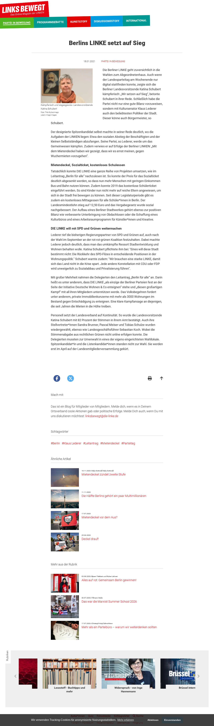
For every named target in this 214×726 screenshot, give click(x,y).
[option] (48, 674)
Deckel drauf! (90, 539)
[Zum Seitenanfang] (161, 378)
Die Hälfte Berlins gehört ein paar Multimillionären (114, 496)
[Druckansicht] (150, 378)
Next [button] (198, 676)
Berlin (56, 443)
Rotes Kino (107, 687)
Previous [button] (16, 676)
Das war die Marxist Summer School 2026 (109, 601)
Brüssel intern (48, 687)
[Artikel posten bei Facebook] (57, 378)
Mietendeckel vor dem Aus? (99, 517)
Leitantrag (91, 443)
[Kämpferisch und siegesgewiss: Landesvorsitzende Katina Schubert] (67, 85)
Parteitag (129, 443)
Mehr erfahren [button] (125, 719)
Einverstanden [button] (172, 720)
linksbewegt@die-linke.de (101, 416)
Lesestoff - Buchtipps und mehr (165, 689)
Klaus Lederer (72, 443)
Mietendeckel (110, 443)
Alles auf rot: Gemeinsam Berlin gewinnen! (109, 580)
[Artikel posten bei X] (70, 378)
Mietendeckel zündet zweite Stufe (104, 474)
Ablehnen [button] (152, 720)
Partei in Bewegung (113, 61)
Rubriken (7, 655)
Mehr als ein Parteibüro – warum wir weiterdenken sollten (119, 627)
